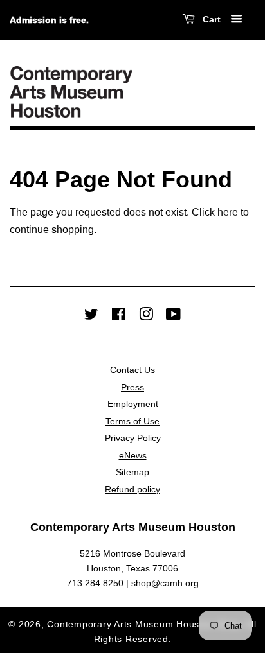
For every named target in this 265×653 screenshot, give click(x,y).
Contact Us (132, 370)
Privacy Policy (133, 438)
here (227, 212)
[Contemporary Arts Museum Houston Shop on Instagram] (146, 317)
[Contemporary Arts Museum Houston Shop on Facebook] (118, 317)
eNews (133, 455)
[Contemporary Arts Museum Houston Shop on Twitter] (91, 317)
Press (132, 387)
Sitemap (132, 472)
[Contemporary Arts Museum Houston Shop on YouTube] (173, 317)
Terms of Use (132, 421)
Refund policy (132, 489)
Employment (132, 404)
